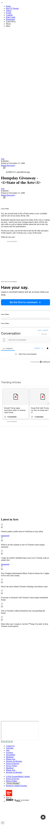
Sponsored (5, 536)
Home (8, 6)
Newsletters (10, 755)
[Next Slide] (48, 402)
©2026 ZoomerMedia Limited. (18, 776)
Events (8, 13)
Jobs (7, 750)
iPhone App (10, 759)
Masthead (9, 757)
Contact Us (10, 746)
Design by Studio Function (16, 786)
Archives (9, 752)
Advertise (9, 748)
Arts (2, 159)
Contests (9, 15)
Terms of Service (12, 763)
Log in (40, 330)
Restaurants (10, 19)
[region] (25, 352)
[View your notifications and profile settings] (47, 348)
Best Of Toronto (12, 8)
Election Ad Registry (14, 761)
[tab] (8, 348)
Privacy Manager (13, 783)
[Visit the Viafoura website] (44, 373)
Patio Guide (10, 17)
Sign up (45, 330)
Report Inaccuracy (8, 165)
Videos (8, 11)
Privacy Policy (11, 766)
